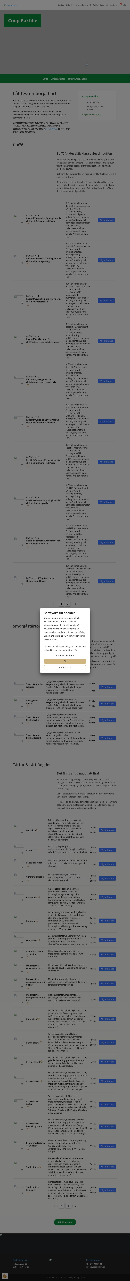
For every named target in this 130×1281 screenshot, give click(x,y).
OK (65, 661)
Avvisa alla (65, 667)
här (75, 650)
